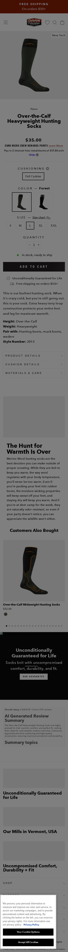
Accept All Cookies (28, 942)
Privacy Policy (31, 924)
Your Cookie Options (28, 932)
